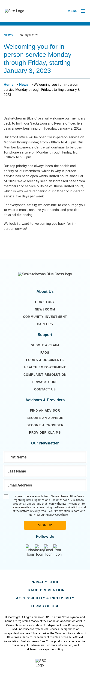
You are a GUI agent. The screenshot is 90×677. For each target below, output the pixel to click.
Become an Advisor (45, 418)
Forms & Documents (45, 360)
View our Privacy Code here (51, 514)
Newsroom (45, 309)
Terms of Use (45, 606)
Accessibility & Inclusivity (45, 598)
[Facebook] (48, 550)
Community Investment (45, 317)
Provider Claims (45, 432)
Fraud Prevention (45, 590)
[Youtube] (58, 550)
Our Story (45, 302)
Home (9, 84)
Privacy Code (45, 382)
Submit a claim (45, 345)
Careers (45, 324)
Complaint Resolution (45, 374)
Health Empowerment (45, 367)
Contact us (45, 389)
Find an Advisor (45, 410)
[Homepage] (45, 274)
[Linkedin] (30, 550)
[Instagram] (39, 550)
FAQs (44, 352)
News (23, 84)
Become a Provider (45, 425)
